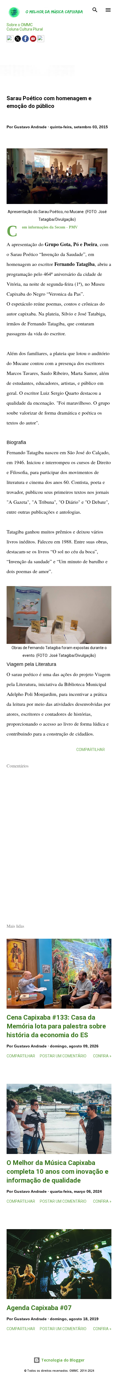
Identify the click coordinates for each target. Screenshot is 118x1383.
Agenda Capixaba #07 (39, 1308)
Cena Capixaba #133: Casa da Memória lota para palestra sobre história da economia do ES (56, 1026)
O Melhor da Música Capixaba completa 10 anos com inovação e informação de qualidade (57, 1171)
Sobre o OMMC (20, 25)
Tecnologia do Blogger (62, 1360)
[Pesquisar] (95, 10)
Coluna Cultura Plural (25, 29)
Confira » (102, 1056)
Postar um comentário (63, 1056)
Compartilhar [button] (90, 749)
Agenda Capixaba (25, 49)
